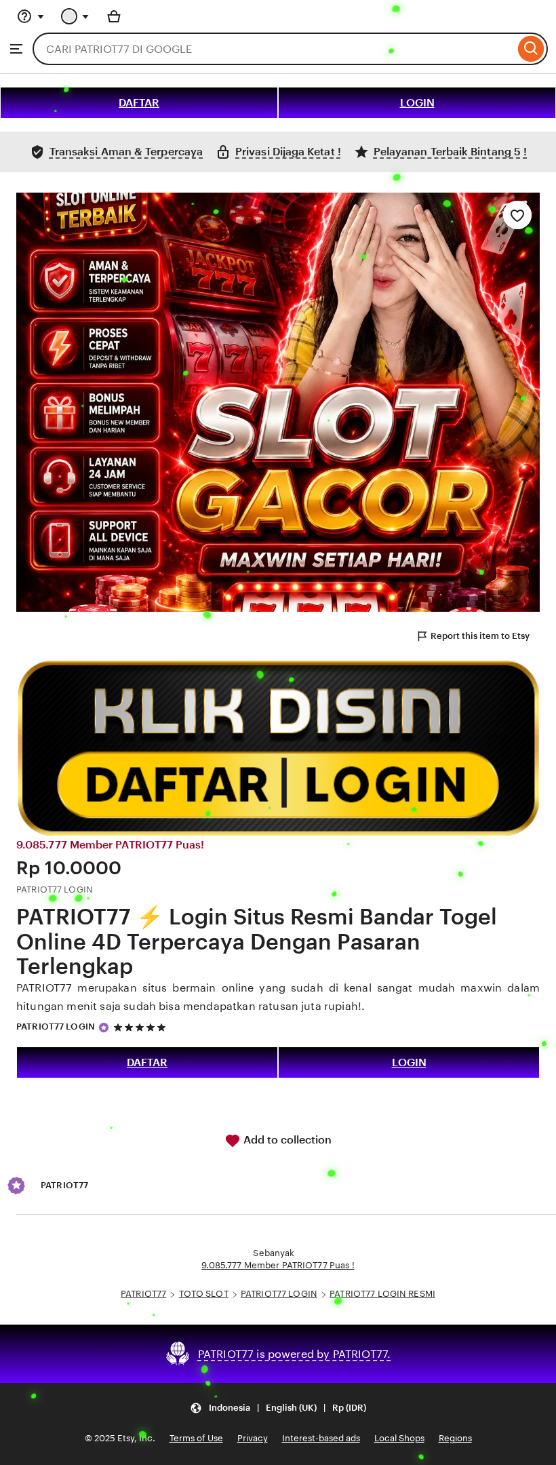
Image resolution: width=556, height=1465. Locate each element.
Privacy (252, 1438)
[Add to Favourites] (517, 215)
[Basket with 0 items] (114, 16)
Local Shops (399, 1438)
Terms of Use (196, 1438)
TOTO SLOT (204, 1294)
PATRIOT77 (143, 1294)
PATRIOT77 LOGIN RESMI (382, 1294)
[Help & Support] (30, 16)
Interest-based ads (321, 1438)
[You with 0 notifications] (75, 16)
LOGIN (417, 102)
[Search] (531, 49)
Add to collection (286, 1139)
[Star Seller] (104, 1027)
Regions (455, 1438)
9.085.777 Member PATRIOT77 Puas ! (277, 1265)
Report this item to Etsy (480, 636)
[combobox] (274, 49)
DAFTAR (139, 102)
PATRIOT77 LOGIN (55, 1026)
